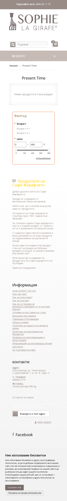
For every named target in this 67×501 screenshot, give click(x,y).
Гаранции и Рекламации (25, 319)
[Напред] (15, 413)
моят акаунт (44, 422)
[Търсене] (12, 44)
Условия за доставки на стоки (29, 312)
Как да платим (20, 300)
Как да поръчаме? (22, 297)
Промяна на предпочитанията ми (24, 493)
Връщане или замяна (24, 315)
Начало (13, 65)
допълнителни (43, 158)
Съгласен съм (14, 487)
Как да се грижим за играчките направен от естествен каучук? (31, 306)
